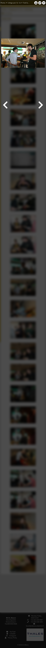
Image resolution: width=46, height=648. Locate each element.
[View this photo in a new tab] (40, 2)
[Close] (43, 2)
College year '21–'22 (14, 3)
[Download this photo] (36, 2)
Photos (3, 3)
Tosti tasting (27, 3)
